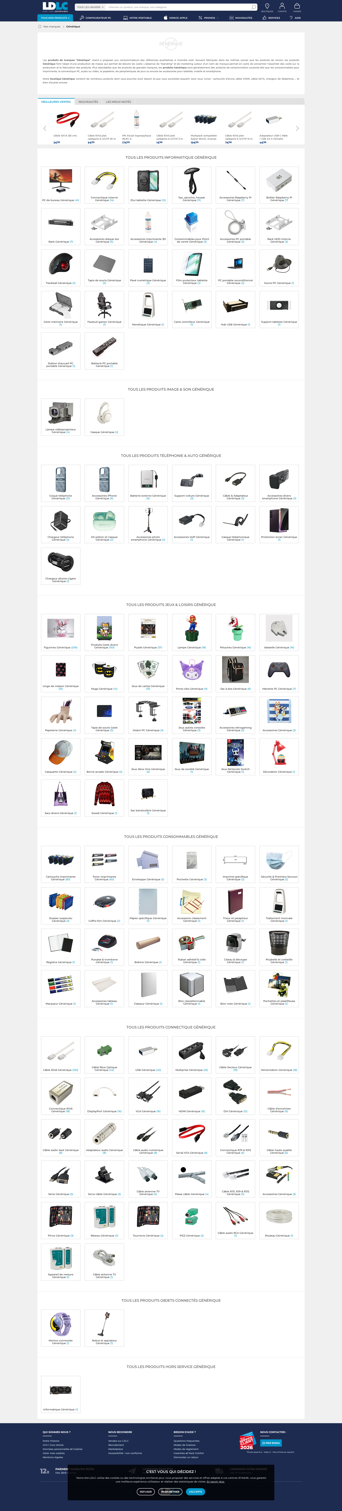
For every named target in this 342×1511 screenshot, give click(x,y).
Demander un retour (186, 1457)
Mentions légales (53, 1457)
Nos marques (51, 26)
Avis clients (57, 1444)
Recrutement (116, 1444)
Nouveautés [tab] (88, 101)
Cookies (77, 1449)
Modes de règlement (186, 1449)
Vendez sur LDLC (118, 1440)
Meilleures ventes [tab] (56, 101)
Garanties (179, 1453)
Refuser (146, 1491)
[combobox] (90, 7)
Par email (273, 1443)
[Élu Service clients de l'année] (248, 1448)
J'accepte (195, 1491)
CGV (45, 1444)
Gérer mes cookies (54, 1453)
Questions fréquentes (187, 1440)
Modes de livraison (185, 1444)
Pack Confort (196, 1453)
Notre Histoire (51, 1440)
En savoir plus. (216, 1481)
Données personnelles (56, 1449)
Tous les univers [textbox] (88, 7)
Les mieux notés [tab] (118, 101)
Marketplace (115, 1449)
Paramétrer (170, 1491)
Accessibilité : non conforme (125, 1453)
